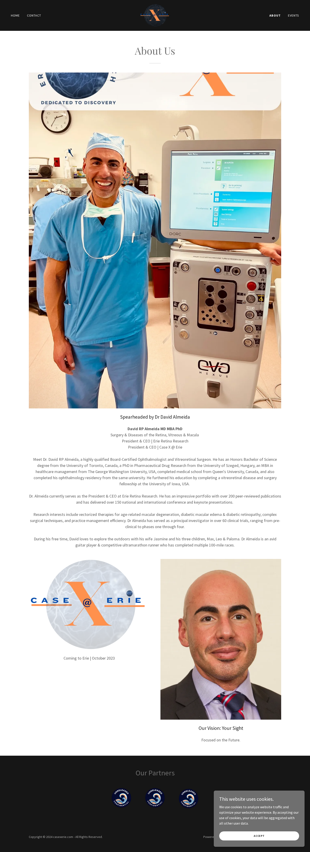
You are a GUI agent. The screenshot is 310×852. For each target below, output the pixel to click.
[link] (155, 15)
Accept (259, 835)
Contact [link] (34, 15)
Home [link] (15, 15)
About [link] (275, 15)
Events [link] (293, 15)
